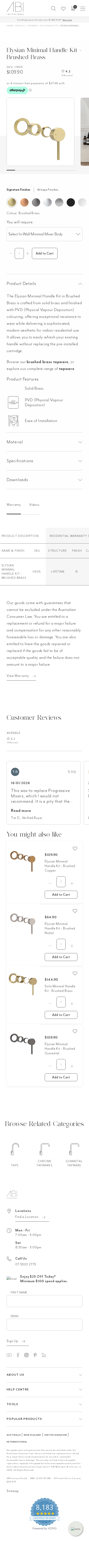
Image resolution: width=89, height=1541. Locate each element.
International (17, 1441)
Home (10, 25)
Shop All (20, 25)
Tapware (32, 25)
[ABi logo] (12, 1194)
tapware (67, 368)
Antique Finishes (48, 189)
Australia (14, 1435)
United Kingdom (55, 1435)
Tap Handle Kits (49, 25)
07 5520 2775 (25, 1264)
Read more (21, 810)
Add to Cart (61, 895)
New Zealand (32, 1435)
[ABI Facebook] (19, 1354)
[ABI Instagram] (28, 1354)
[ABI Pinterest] (37, 1354)
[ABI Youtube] (11, 1354)
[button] (53, 8)
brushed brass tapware (48, 361)
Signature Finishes (18, 189)
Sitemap (13, 1491)
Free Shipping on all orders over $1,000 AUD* (44, 19)
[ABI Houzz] (45, 1354)
